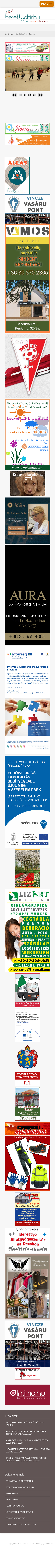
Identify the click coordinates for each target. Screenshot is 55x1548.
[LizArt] (27, 930)
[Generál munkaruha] (27, 1156)
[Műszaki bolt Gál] (27, 1209)
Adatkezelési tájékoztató (19, 1512)
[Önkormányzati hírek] (27, 1057)
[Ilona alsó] (27, 128)
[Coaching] (27, 434)
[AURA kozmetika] (27, 595)
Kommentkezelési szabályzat (21, 1524)
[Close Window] (34, 95)
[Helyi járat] (27, 990)
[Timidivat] (27, 140)
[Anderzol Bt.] (27, 47)
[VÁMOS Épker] (27, 278)
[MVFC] (27, 366)
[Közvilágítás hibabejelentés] (27, 1078)
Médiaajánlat (12, 1500)
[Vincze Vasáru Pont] (27, 1344)
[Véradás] (27, 1374)
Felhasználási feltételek (19, 1481)
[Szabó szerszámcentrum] (27, 1104)
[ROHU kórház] (27, 700)
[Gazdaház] (27, 868)
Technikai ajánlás (15, 1506)
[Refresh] (29, 95)
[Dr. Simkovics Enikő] (27, 520)
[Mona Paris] (27, 1287)
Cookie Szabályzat (15, 1518)
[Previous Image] (14, 95)
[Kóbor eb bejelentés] (27, 483)
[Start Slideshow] (25, 95)
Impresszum (12, 1493)
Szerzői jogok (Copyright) (20, 1487)
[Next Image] (41, 95)
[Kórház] (27, 1025)
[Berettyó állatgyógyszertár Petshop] (27, 1240)
